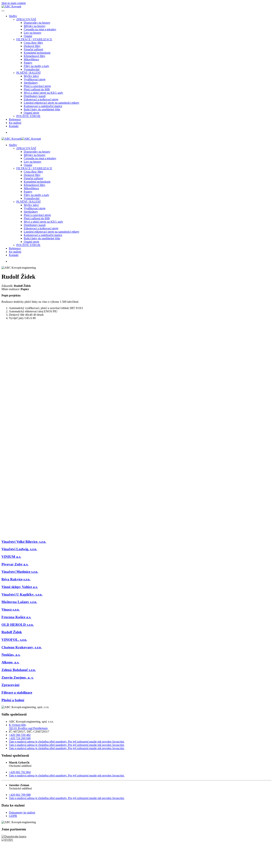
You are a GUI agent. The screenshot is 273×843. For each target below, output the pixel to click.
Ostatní (28, 36)
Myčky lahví (31, 76)
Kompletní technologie (37, 52)
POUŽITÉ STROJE (28, 116)
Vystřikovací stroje (35, 79)
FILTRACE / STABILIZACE (34, 39)
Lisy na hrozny (32, 32)
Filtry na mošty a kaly (36, 66)
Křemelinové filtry (34, 56)
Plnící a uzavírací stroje (37, 86)
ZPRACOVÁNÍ (26, 19)
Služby (13, 16)
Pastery (28, 62)
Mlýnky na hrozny (35, 26)
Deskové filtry (32, 46)
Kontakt (13, 126)
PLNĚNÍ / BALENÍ (28, 72)
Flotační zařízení (33, 49)
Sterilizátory (31, 82)
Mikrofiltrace (31, 59)
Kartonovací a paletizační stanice (43, 106)
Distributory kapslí (35, 96)
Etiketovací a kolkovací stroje (41, 99)
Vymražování (31, 69)
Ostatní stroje (31, 112)
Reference (15, 119)
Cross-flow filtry (33, 42)
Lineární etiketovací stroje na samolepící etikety (51, 102)
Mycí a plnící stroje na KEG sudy (43, 92)
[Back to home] (11, 6)
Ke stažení (15, 122)
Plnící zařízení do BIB (37, 89)
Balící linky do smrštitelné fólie (42, 109)
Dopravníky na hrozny (37, 22)
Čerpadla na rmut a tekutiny (40, 29)
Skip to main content (13, 3)
